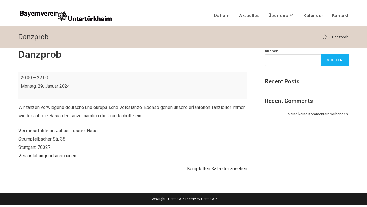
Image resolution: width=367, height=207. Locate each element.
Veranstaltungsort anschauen (47, 155)
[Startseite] (325, 37)
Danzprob (340, 37)
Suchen (271, 51)
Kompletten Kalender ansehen (217, 168)
